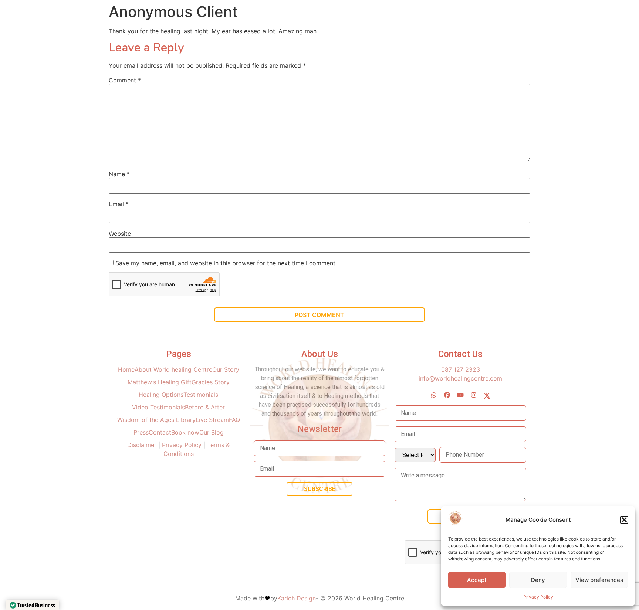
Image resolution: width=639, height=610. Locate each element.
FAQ (234, 419)
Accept (477, 579)
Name (119, 174)
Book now (185, 432)
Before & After (205, 407)
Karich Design (296, 598)
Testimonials (200, 394)
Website (120, 233)
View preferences (599, 579)
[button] (624, 520)
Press (141, 432)
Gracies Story (211, 382)
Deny (538, 579)
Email (119, 204)
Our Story (225, 369)
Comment (125, 80)
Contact (160, 432)
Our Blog (211, 432)
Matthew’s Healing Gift (160, 382)
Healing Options (161, 394)
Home (126, 369)
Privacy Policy (538, 597)
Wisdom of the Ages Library (156, 419)
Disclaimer (142, 445)
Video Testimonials (158, 407)
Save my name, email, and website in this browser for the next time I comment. (226, 263)
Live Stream (212, 419)
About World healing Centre (173, 369)
